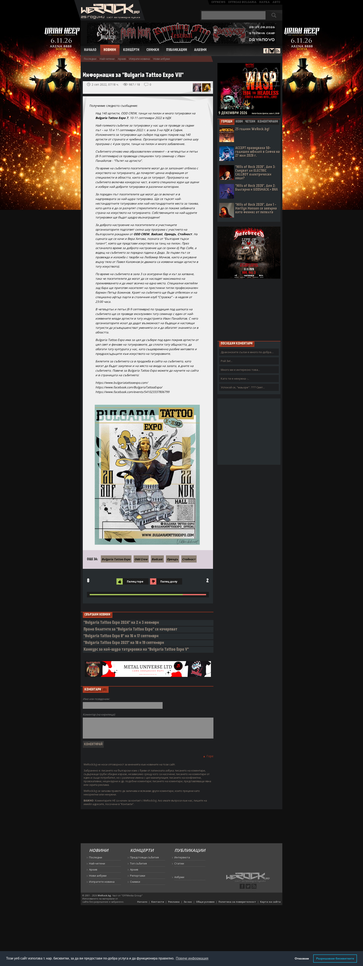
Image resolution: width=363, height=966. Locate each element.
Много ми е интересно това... (240, 370)
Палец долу (168, 581)
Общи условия (205, 901)
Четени (250, 121)
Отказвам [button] (302, 958)
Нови (239, 121)
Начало (90, 50)
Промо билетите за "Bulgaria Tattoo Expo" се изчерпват (130, 630)
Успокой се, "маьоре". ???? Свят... (243, 387)
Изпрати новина (139, 59)
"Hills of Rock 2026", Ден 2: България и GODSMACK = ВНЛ (256, 188)
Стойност (188, 559)
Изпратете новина (101, 882)
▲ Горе (208, 756)
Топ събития (138, 863)
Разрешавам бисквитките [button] (335, 958)
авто (276, 2)
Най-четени (107, 59)
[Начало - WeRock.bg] (109, 19)
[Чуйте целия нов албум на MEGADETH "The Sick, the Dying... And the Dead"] (206, 87)
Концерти (131, 50)
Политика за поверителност (237, 901)
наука (264, 2)
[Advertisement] (248, 309)
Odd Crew (140, 559)
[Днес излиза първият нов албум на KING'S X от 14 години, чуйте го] (197, 87)
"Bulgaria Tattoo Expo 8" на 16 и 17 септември (121, 636)
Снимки (152, 50)
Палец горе (135, 581)
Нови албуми (161, 59)
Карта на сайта (270, 901)
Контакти (157, 901)
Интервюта (182, 857)
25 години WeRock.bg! (252, 129)
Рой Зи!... (226, 361)
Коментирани (268, 121)
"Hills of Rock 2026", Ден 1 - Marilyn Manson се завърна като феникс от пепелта (256, 208)
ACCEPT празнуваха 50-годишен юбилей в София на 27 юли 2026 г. (257, 152)
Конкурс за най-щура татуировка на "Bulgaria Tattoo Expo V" (136, 650)
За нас (188, 901)
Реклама (174, 901)
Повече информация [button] (192, 958)
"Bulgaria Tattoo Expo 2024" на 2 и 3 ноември (121, 623)
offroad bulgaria (242, 2)
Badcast (157, 559)
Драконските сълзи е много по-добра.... (247, 352)
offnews (218, 2)
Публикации (176, 50)
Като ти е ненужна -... (235, 378)
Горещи (226, 121)
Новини (110, 50)
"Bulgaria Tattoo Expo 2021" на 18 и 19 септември (124, 643)
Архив (122, 59)
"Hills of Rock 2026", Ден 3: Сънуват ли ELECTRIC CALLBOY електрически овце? (255, 172)
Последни (90, 59)
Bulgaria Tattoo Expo (116, 559)
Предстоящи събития (144, 857)
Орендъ (172, 559)
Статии (179, 863)
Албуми (200, 50)
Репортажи (137, 875)
